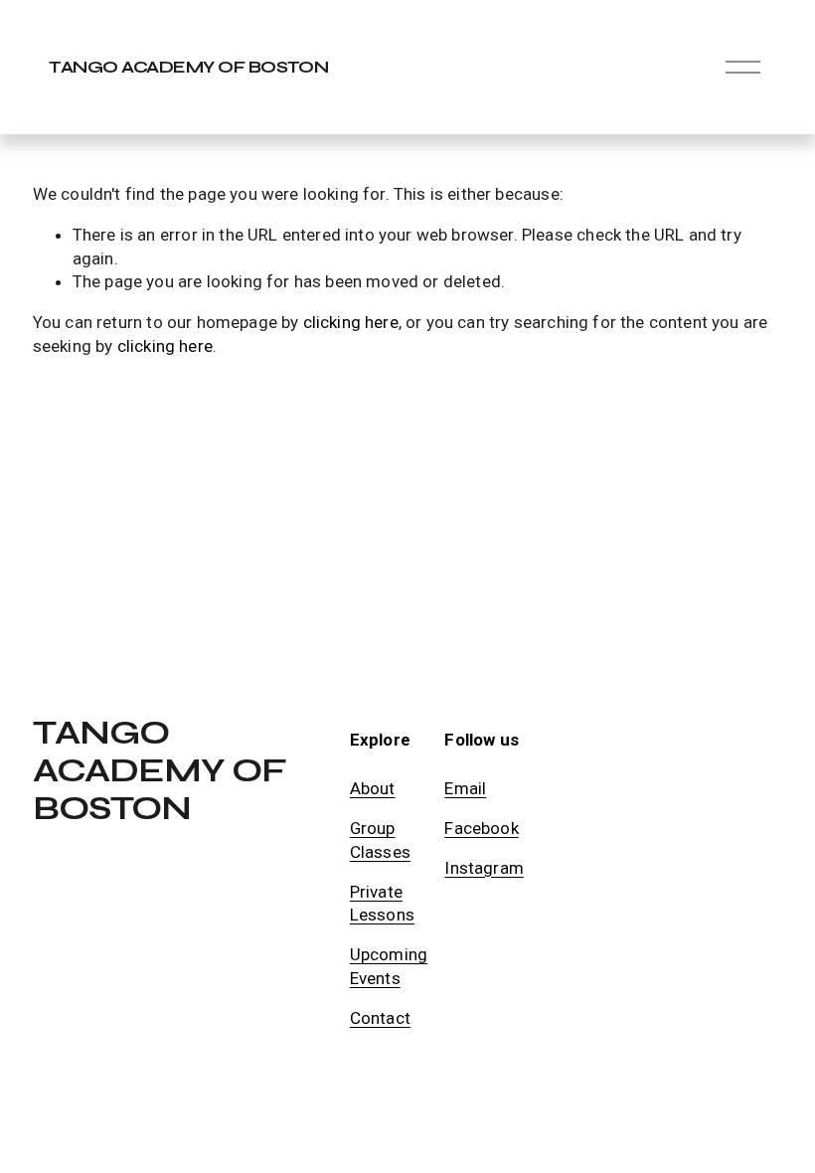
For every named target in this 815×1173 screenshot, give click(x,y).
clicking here (351, 322)
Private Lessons (382, 903)
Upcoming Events (388, 966)
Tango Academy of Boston (188, 67)
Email (465, 788)
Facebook (481, 828)
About (373, 788)
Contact (380, 1018)
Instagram (484, 868)
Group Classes (380, 840)
